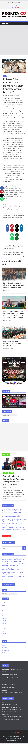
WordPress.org (5, 652)
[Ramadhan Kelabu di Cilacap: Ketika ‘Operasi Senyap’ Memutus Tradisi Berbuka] (14, 463)
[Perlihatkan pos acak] (24, 23)
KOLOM (4, 618)
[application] (14, 401)
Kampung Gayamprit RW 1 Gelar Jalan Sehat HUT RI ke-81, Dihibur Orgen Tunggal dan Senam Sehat (14, 529)
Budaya (3, 605)
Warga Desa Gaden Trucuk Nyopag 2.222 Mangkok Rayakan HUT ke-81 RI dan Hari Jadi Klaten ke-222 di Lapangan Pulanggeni (13, 510)
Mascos (14, 487)
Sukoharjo (4, 633)
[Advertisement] (14, 40)
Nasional (11, 472)
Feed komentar (5, 650)
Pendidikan (4, 625)
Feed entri (4, 647)
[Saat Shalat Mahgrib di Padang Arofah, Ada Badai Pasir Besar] (14, 327)
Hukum (3, 610)
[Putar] (3, 406)
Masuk (3, 645)
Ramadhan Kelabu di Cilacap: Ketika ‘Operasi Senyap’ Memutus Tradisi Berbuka (13, 480)
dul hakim (17, 95)
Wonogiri (4, 636)
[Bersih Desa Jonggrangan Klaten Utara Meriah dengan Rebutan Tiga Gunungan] (14, 268)
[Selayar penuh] (24, 406)
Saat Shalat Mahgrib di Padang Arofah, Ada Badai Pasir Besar (12, 343)
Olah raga (4, 623)
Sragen (3, 631)
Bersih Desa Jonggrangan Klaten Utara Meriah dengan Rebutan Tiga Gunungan (13, 285)
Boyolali (4, 602)
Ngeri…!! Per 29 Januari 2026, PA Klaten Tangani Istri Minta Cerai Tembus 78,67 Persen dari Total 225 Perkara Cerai (13, 314)
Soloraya (4, 628)
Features (5, 472)
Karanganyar (5, 613)
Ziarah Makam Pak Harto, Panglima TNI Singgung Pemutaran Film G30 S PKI (13, 254)
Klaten (5, 75)
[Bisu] (22, 406)
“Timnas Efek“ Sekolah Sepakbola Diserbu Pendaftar (13, 247)
